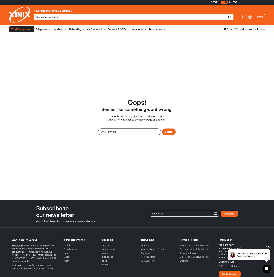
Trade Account (229, 274)
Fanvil (66, 253)
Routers (145, 245)
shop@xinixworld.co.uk (230, 248)
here (262, 29)
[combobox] (133, 17)
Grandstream (70, 249)
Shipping (184, 261)
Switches (145, 253)
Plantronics (107, 257)
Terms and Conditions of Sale (194, 245)
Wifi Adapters (148, 261)
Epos (104, 261)
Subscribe (229, 213)
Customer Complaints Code (194, 249)
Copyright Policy (188, 253)
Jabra (105, 253)
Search (169, 131)
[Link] (20, 15)
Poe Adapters (148, 257)
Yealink (67, 245)
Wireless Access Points (152, 249)
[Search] (229, 17)
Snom (66, 261)
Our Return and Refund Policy (194, 257)
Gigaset (67, 257)
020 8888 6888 (226, 245)
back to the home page (139, 119)
